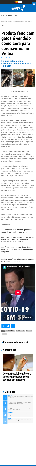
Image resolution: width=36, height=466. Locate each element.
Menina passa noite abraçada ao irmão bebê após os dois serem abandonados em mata (19, 403)
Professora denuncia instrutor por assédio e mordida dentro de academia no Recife (19, 420)
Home (3, 16)
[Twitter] (8, 326)
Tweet (3, 25)
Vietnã (4, 333)
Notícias (9, 16)
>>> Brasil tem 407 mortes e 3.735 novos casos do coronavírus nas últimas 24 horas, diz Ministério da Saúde (17, 239)
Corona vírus (10, 330)
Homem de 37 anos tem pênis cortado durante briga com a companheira (20, 397)
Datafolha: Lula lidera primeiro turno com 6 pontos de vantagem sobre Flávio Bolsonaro (19, 414)
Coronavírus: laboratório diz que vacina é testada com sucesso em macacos (17, 376)
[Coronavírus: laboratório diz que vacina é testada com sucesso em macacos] (18, 362)
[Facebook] (13, 326)
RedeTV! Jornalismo (18, 8)
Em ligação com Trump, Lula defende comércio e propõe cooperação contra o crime (20, 408)
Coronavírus (20, 330)
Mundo (15, 16)
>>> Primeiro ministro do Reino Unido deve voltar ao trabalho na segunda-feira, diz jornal (17, 249)
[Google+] (3, 326)
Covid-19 (29, 330)
